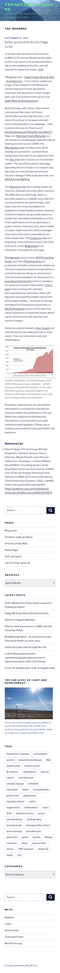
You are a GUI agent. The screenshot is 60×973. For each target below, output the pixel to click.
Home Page (11, 550)
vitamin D (43, 849)
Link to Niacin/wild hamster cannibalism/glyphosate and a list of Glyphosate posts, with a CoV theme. (25, 657)
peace (41, 813)
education (12, 789)
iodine (32, 801)
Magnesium (31, 246)
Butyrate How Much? (40, 132)
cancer (10, 777)
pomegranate (14, 825)
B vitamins (12, 771)
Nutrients (15, 186)
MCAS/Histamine (15, 308)
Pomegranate (12, 257)
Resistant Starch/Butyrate (31, 136)
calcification (29, 771)
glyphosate (29, 795)
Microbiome (12, 147)
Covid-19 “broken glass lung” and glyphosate (30, 668)
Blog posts (11, 530)
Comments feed (14, 936)
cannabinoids (25, 777)
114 (41, 69)
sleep (24, 843)
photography (34, 819)
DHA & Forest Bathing (17, 179)
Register (9, 917)
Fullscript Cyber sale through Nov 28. (25, 647)
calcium (44, 771)
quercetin (12, 837)
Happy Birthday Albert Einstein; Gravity (27, 613)
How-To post (43, 328)
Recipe (48, 837)
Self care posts (13, 556)
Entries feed (12, 930)
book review (13, 765)
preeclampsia (14, 831)
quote (25, 837)
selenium (12, 843)
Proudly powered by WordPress (21, 965)
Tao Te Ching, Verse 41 (17, 562)
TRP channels (25, 849)
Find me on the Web (16, 543)
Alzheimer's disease (18, 753)
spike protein (39, 843)
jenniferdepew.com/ (16, 132)
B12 (49, 760)
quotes (37, 837)
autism (10, 760)
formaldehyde (41, 789)
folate (25, 789)
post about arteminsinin (18, 281)
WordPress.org (13, 943)
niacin (45, 807)
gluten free (13, 795)
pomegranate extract (38, 825)
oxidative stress (25, 813)
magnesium (13, 807)
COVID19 (33, 783)
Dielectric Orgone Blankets (20, 619)
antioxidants (40, 753)
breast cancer (32, 765)
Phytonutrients (32, 261)
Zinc (12, 159)
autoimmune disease (30, 760)
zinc (48, 163)
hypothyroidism (15, 801)
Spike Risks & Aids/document (21, 100)
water (10, 855)
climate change (15, 783)
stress (10, 849)
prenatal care (33, 831)
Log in (8, 923)
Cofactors (35, 238)
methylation (31, 807)
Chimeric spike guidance (19, 537)
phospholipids (15, 819)
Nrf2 (9, 813)
